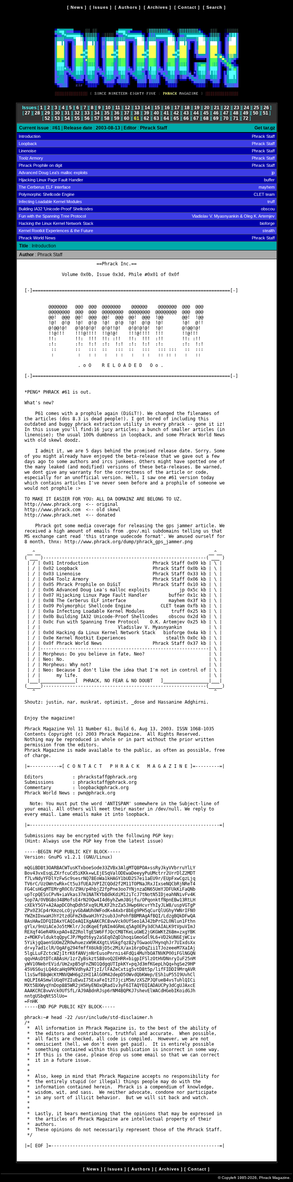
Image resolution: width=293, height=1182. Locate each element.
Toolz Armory (31, 158)
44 (196, 113)
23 (236, 107)
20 (206, 107)
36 (116, 113)
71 (235, 118)
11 (117, 107)
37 (126, 113)
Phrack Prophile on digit (40, 165)
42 (176, 113)
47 (226, 113)
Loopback (28, 143)
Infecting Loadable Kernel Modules (50, 201)
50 (255, 113)
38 (136, 113)
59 (116, 118)
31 (67, 113)
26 (266, 107)
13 (137, 107)
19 (197, 107)
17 (177, 107)
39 (146, 113)
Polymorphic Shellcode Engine (46, 194)
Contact (187, 7)
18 (187, 107)
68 (206, 118)
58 (106, 118)
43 (186, 113)
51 (265, 113)
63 (156, 118)
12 (127, 107)
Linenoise (27, 151)
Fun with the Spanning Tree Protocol (52, 216)
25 (256, 107)
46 (216, 113)
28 (37, 113)
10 (108, 107)
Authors (127, 7)
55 (77, 118)
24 (246, 107)
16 (167, 107)
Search (214, 7)
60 (126, 118)
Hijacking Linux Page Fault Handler (51, 180)
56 (87, 118)
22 (226, 107)
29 (47, 113)
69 (216, 118)
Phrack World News (37, 238)
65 (176, 118)
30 (57, 113)
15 (157, 107)
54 (67, 118)
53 (57, 118)
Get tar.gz (264, 128)
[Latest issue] (146, 98)
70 (226, 118)
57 (97, 118)
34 (97, 113)
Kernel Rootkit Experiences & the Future (56, 230)
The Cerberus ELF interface (45, 187)
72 (245, 118)
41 (166, 113)
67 (196, 118)
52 (47, 118)
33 (87, 113)
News (77, 7)
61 (136, 118)
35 (106, 113)
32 (77, 113)
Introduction (29, 136)
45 (206, 113)
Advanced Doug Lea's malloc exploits (53, 172)
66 (186, 118)
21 (216, 107)
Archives (157, 7)
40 (156, 113)
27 (27, 113)
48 (235, 113)
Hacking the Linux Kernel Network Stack (56, 223)
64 (166, 118)
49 (245, 113)
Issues (100, 7)
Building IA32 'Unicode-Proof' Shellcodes (56, 209)
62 (146, 118)
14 (147, 107)
